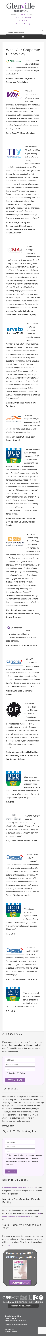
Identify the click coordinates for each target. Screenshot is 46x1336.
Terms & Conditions (11, 1332)
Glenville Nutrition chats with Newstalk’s (19, 1188)
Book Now (23, 20)
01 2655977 (26, 17)
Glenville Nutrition (21, 9)
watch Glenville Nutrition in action (16, 1216)
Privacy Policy (9, 1329)
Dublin (18, 17)
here (39, 1213)
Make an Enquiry (23, 24)
